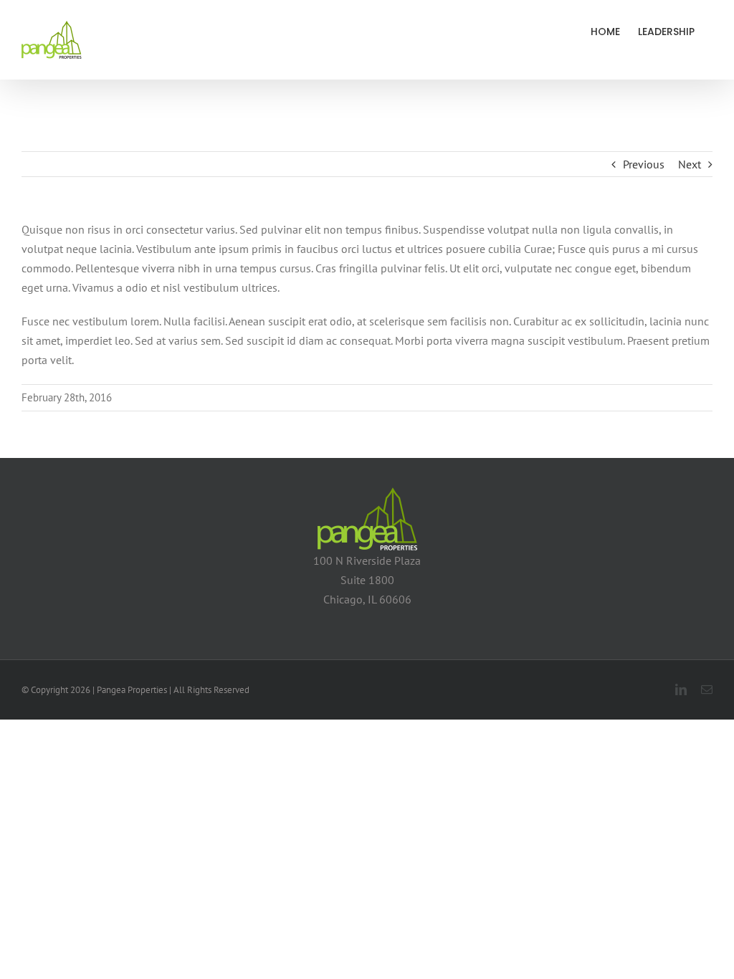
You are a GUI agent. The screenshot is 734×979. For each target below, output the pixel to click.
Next (689, 164)
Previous (643, 164)
